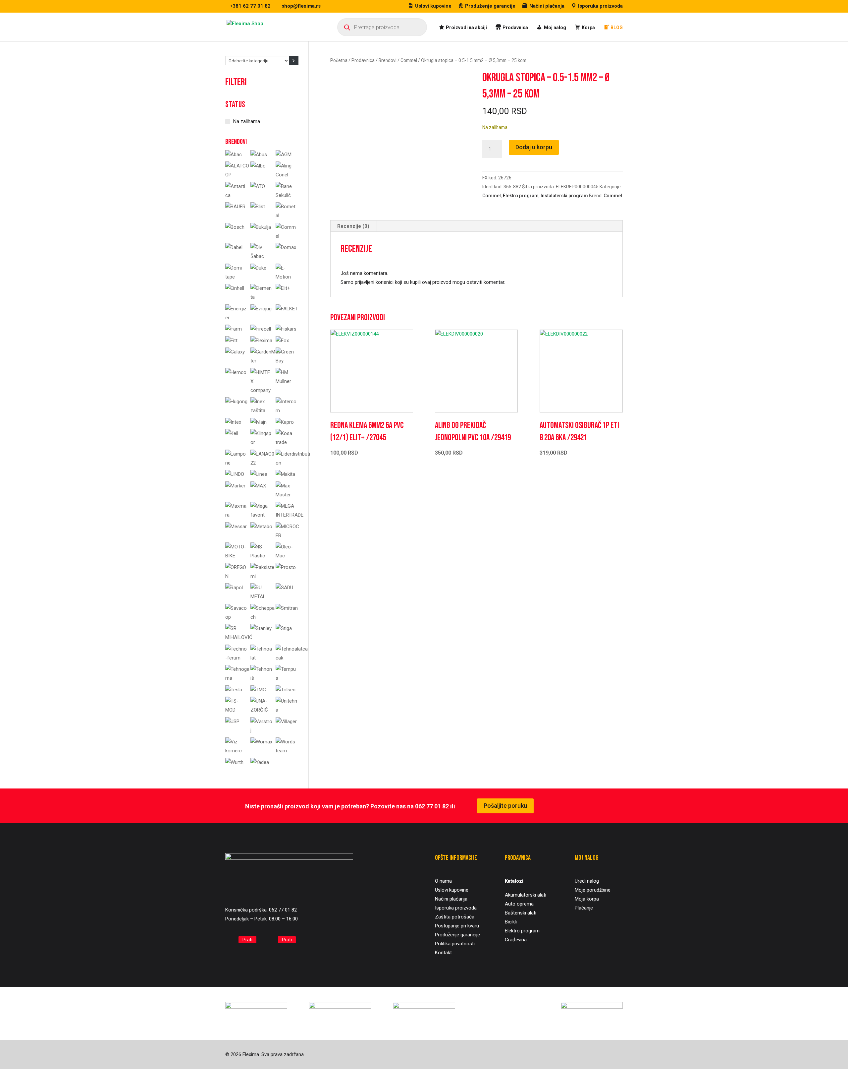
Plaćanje (584, 908)
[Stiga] (284, 628)
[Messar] (236, 527)
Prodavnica (363, 60)
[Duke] (258, 268)
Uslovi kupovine (451, 890)
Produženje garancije (457, 935)
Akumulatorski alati (525, 895)
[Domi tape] (236, 277)
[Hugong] (236, 402)
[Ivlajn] (258, 422)
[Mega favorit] (261, 515)
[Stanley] (261, 628)
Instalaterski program (564, 195)
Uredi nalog (587, 881)
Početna (338, 60)
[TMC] (258, 690)
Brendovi (388, 60)
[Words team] (287, 751)
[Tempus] (287, 678)
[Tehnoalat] (261, 658)
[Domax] (286, 247)
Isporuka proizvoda (456, 908)
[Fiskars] (286, 329)
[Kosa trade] (287, 442)
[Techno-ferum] (236, 658)
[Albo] (258, 166)
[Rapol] (234, 588)
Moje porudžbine (592, 890)
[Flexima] (261, 341)
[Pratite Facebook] (230, 940)
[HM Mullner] (287, 381)
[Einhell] (234, 288)
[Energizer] (236, 318)
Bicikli (511, 922)
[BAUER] (235, 207)
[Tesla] (233, 690)
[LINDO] (234, 474)
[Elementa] (261, 297)
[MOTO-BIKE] (236, 556)
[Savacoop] (236, 617)
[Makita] (285, 474)
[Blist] (257, 207)
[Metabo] (261, 527)
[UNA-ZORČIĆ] (261, 710)
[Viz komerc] (236, 751)
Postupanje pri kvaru (457, 926)
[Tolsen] (285, 690)
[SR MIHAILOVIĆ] (238, 637)
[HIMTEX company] (261, 390)
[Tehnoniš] (261, 678)
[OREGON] (236, 576)
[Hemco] (235, 372)
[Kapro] (285, 422)
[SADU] (284, 588)
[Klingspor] (261, 442)
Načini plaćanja (451, 899)
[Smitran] (287, 608)
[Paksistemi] (262, 576)
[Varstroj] (261, 730)
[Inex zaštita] (261, 410)
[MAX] (258, 486)
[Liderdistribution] (293, 463)
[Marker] (235, 486)
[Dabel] (233, 247)
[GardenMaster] (265, 361)
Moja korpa (587, 899)
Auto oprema (519, 904)
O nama (443, 881)
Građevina (516, 940)
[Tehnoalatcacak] (293, 658)
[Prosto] (286, 567)
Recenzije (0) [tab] (353, 226)
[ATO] (257, 186)
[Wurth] (234, 762)
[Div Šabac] (261, 256)
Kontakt (443, 953)
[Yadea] (259, 762)
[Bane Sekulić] (287, 195)
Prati (247, 939)
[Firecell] (260, 329)
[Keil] (231, 433)
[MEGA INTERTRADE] (289, 515)
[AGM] (284, 154)
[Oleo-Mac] (287, 556)
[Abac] (233, 154)
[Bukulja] (260, 227)
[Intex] (233, 422)
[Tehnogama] (238, 678)
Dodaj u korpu (533, 147)
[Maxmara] (236, 515)
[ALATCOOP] (237, 175)
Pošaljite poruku (505, 805)
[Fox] (282, 341)
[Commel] (287, 236)
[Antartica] (236, 195)
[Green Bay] (287, 361)
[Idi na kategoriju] (293, 60)
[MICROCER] (287, 535)
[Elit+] (283, 288)
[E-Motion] (287, 277)
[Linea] (258, 474)
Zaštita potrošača (454, 917)
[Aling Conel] (287, 175)
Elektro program (521, 195)
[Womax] (261, 742)
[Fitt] (231, 341)
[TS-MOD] (236, 710)
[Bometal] (287, 216)
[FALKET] (287, 309)
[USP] (232, 721)
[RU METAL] (261, 596)
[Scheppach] (262, 617)
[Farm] (233, 329)
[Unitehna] (287, 710)
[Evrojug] (261, 309)
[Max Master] (287, 495)
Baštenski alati (520, 913)
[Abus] (258, 154)
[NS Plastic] (261, 556)
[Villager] (286, 721)
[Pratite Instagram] (270, 940)
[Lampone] (236, 463)
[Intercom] (287, 410)
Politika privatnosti (455, 944)
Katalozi (514, 881)
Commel (408, 60)
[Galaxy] (235, 352)
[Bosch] (234, 227)
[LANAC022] (262, 463)
